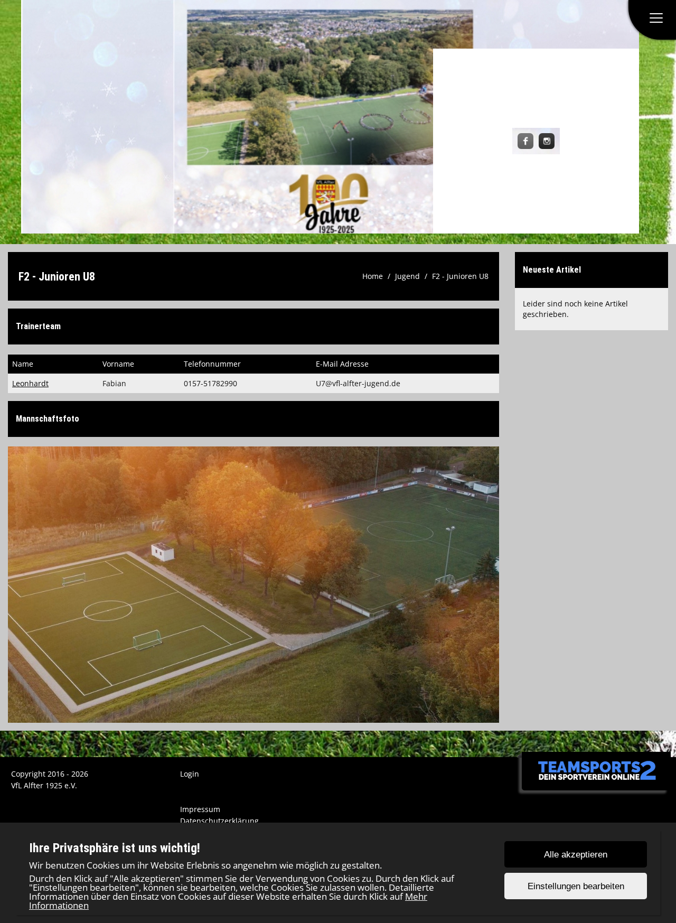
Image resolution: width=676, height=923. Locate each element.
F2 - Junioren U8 (460, 276)
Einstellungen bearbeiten (576, 886)
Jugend (407, 276)
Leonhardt (30, 383)
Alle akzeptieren (575, 855)
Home (372, 276)
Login (189, 774)
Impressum (200, 809)
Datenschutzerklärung (219, 821)
